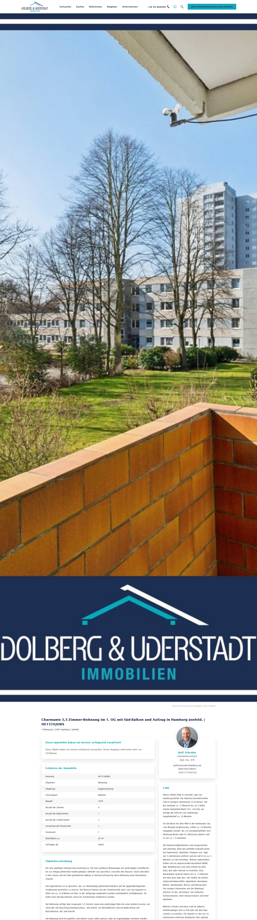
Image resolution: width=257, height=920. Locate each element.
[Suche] (182, 6)
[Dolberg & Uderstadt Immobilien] (35, 7)
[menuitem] (65, 6)
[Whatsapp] (175, 6)
